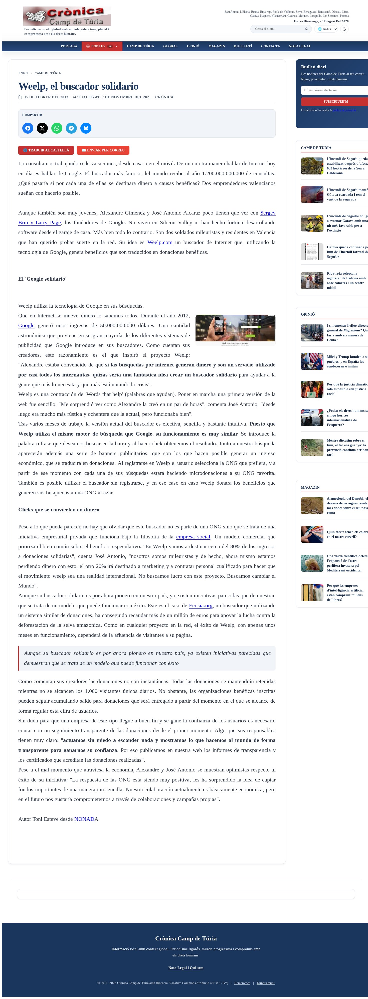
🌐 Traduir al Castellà (46, 150)
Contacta (270, 46)
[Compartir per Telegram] (71, 128)
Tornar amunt (266, 983)
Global (170, 46)
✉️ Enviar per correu (103, 150)
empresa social (193, 537)
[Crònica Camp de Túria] (71, 16)
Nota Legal (300, 46)
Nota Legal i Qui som (186, 967)
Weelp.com (159, 242)
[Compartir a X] (42, 128)
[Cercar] (307, 29)
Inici (23, 73)
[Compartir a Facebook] (27, 128)
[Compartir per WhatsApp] (56, 128)
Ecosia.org (201, 606)
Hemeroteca (242, 983)
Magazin (217, 46)
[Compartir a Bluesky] (85, 128)
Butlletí (243, 46)
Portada (69, 46)
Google (26, 325)
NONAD (84, 819)
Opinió (193, 46)
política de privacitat (344, 110)
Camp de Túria (140, 46)
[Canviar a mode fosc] (344, 29)
